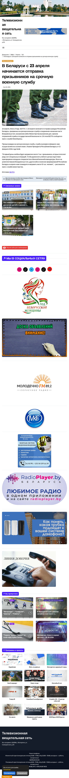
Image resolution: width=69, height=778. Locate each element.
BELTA (6, 192)
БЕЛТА (11, 172)
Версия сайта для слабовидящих (16, 247)
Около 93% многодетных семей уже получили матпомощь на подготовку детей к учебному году (50, 206)
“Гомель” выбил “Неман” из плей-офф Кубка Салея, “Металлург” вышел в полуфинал (14, 638)
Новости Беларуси (8, 61)
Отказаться (22, 773)
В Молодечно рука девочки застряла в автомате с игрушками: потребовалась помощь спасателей (48, 615)
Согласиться (9, 773)
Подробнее (7, 769)
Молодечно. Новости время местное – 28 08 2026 (48, 636)
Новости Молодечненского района (53, 600)
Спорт (12, 600)
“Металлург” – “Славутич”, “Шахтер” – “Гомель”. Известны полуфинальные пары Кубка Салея (14, 615)
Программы (62, 623)
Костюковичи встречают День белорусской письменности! (16, 229)
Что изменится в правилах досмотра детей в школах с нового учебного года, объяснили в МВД (15, 206)
